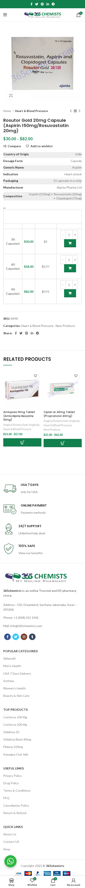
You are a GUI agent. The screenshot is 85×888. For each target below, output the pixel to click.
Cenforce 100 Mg (15, 717)
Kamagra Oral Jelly (15, 754)
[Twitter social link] (36, 4)
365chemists (12, 590)
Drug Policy (11, 783)
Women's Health (14, 688)
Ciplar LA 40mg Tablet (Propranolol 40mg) (59, 414)
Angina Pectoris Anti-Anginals (21, 424)
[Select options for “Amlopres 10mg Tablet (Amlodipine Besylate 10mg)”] (22, 442)
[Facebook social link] (31, 4)
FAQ (6, 798)
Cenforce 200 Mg (15, 724)
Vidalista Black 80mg (17, 739)
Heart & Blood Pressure (31, 111)
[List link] (42, 607)
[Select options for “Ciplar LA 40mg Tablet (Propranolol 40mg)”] (63, 443)
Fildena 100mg (13, 747)
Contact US (11, 841)
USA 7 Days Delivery (17, 673)
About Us (9, 834)
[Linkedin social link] (47, 4)
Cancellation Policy (16, 805)
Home (7, 111)
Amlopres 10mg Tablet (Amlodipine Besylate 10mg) (19, 415)
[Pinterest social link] (42, 4)
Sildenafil (9, 658)
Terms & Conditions (17, 790)
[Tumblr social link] (32, 637)
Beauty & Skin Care (16, 695)
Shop (6, 849)
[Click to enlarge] (11, 95)
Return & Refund (14, 813)
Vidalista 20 (11, 732)
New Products (65, 326)
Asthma (8, 681)
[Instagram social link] (24, 637)
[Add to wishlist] (35, 376)
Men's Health (12, 666)
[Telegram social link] (53, 4)
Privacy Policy (12, 776)
